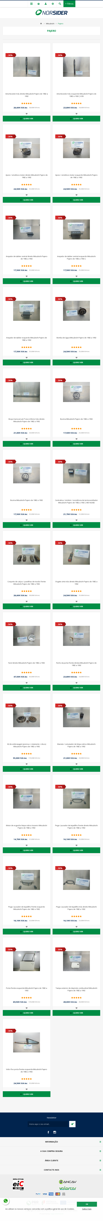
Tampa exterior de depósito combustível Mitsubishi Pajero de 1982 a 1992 (76, 989)
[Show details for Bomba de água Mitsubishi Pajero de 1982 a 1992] (76, 310)
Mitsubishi (50, 23)
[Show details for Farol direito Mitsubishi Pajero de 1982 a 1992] (26, 636)
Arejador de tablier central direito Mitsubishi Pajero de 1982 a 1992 (26, 257)
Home (41, 23)
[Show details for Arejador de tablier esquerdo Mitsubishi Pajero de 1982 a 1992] (26, 310)
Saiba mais (86, 1209)
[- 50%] (8, 614)
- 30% (10, 55)
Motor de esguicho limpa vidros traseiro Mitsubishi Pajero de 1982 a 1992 (26, 826)
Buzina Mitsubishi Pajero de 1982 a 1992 (76, 419)
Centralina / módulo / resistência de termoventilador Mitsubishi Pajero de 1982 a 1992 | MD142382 (76, 501)
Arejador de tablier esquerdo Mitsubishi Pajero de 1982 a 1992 (26, 338)
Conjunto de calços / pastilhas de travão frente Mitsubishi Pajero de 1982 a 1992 (27, 582)
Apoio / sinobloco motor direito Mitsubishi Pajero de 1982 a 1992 (27, 176)
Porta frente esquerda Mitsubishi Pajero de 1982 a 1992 (26, 989)
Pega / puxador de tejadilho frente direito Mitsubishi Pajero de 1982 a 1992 (76, 826)
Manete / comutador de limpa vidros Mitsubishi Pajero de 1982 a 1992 (76, 745)
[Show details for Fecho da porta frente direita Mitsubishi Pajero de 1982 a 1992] (76, 636)
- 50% (10, 624)
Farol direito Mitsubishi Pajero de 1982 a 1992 (26, 663)
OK (87, 1204)
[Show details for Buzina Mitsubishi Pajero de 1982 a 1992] (76, 392)
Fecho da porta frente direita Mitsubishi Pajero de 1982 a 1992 (76, 664)
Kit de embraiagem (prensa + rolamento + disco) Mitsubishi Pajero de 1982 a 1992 (26, 745)
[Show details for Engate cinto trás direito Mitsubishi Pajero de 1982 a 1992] (76, 554)
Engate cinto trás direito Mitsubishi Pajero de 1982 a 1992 (76, 582)
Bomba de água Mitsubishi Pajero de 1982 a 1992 (76, 337)
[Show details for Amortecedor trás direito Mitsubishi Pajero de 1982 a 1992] (26, 67)
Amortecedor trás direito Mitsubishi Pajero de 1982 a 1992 (26, 95)
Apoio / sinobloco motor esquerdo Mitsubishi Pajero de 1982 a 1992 (76, 176)
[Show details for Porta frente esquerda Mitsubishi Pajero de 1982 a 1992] (26, 961)
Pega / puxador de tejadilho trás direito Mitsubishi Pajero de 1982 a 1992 (76, 908)
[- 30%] (8, 45)
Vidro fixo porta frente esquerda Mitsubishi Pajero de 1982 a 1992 (26, 1070)
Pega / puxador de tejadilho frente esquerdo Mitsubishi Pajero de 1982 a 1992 (26, 908)
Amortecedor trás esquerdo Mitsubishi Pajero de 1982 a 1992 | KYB (76, 95)
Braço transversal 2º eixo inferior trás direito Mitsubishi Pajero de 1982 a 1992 (27, 420)
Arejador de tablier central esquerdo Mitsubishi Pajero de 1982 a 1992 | (76, 257)
